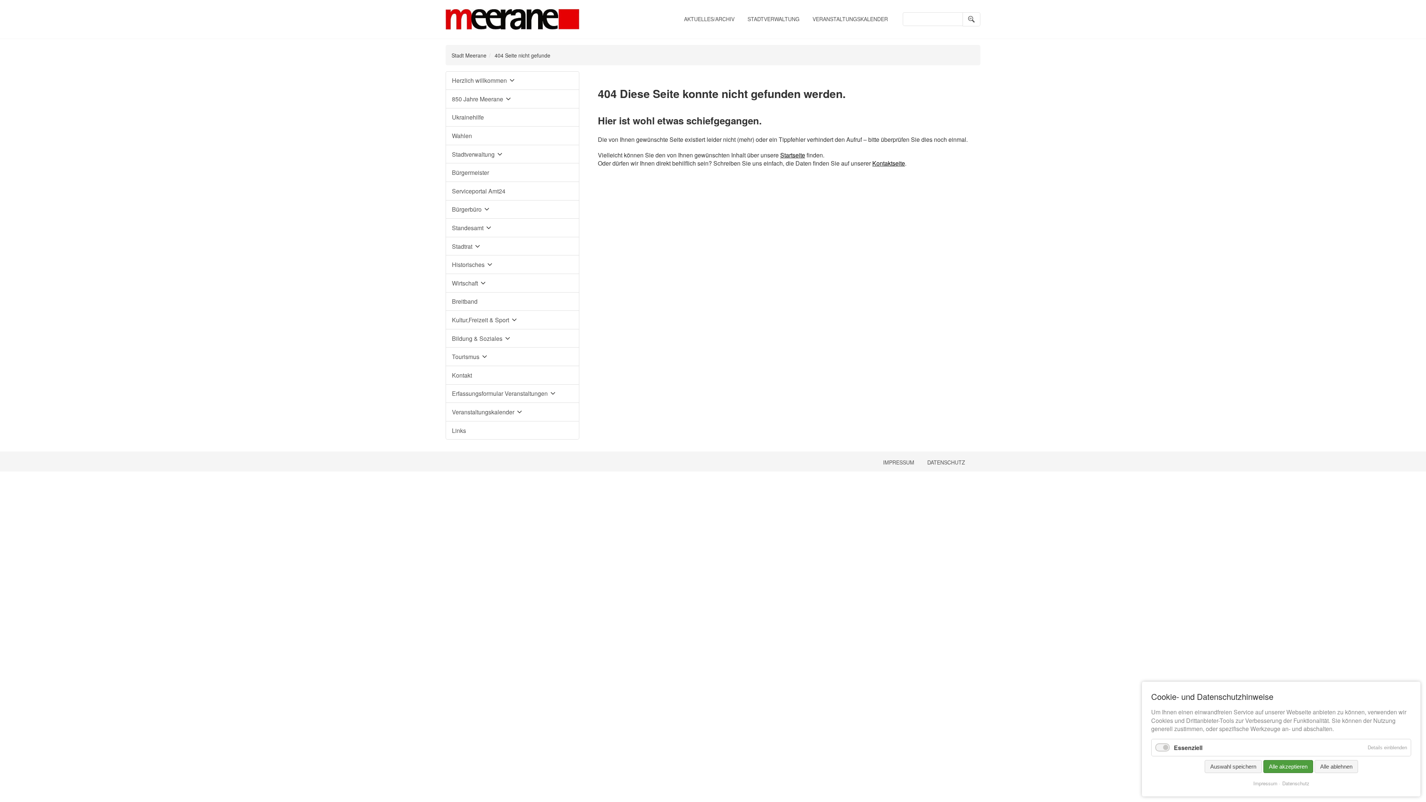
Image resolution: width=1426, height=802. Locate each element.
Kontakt (462, 375)
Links (459, 430)
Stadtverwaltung (774, 19)
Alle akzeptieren (1288, 766)
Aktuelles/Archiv (709, 19)
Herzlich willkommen (479, 80)
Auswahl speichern (1233, 766)
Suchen (971, 19)
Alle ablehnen (1336, 766)
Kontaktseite (888, 163)
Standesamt (468, 228)
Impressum (898, 462)
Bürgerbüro (467, 209)
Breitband (465, 301)
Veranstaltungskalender (850, 19)
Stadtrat (462, 246)
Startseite (792, 155)
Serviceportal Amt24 (478, 191)
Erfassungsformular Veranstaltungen (500, 393)
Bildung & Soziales (477, 338)
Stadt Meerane (469, 55)
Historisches (468, 264)
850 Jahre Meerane (477, 99)
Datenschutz (946, 462)
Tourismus (465, 356)
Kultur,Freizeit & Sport (480, 320)
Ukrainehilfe (468, 117)
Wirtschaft (465, 283)
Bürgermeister (470, 172)
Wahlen (462, 135)
